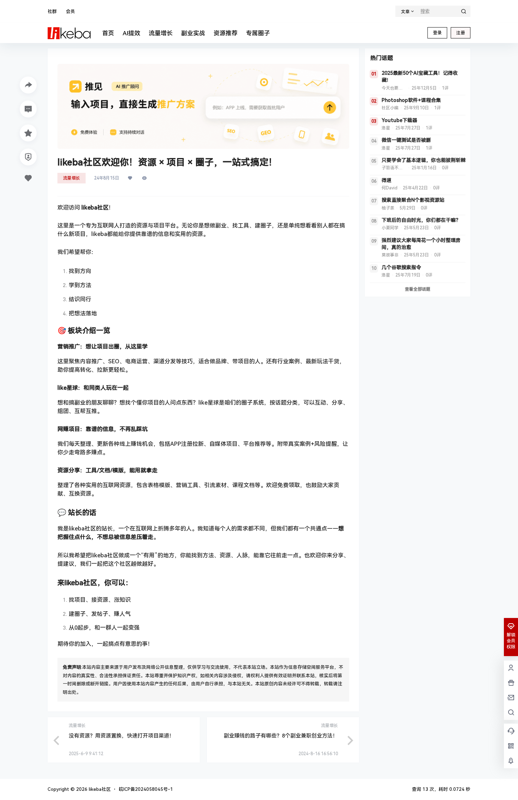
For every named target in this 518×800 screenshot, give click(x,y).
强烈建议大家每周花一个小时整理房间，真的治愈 (421, 243)
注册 (460, 32)
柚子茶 (388, 208)
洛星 (386, 128)
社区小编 (390, 107)
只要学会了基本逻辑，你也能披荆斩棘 (423, 160)
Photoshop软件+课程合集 (411, 100)
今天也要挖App (394, 88)
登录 (437, 32)
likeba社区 (99, 789)
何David (389, 188)
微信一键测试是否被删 (406, 140)
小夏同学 (390, 227)
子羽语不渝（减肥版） (394, 167)
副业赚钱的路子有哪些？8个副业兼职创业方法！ (281, 736)
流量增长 (71, 178)
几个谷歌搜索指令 (401, 267)
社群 (52, 11)
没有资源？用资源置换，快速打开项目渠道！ (121, 736)
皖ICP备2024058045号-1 (146, 789)
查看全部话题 (417, 289)
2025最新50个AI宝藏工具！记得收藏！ (420, 76)
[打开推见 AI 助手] (203, 106)
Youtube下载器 (399, 120)
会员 (70, 11)
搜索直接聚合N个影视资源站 (413, 200)
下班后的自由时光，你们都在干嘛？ (421, 220)
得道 (386, 180)
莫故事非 (390, 255)
